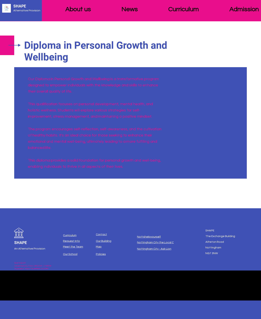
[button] (91, 8)
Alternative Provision (26, 10)
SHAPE (19, 6)
